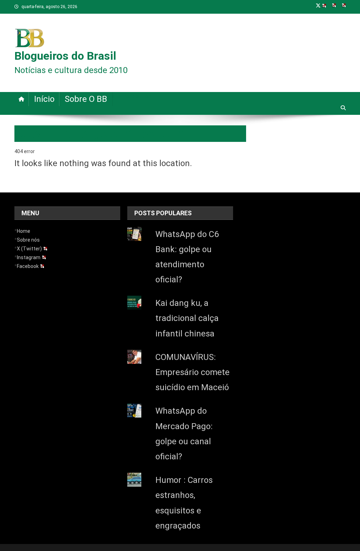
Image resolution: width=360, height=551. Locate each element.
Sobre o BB (86, 99)
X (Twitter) (29, 248)
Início (44, 99)
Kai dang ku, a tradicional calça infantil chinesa (187, 318)
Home (23, 231)
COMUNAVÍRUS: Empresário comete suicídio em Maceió (192, 372)
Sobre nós (28, 240)
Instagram (28, 257)
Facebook (28, 266)
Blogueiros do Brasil (65, 56)
